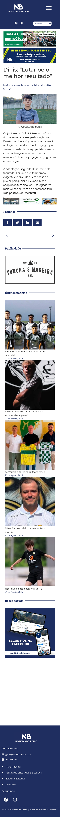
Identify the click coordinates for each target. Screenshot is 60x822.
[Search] (50, 24)
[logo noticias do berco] (18, 8)
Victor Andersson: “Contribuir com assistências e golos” (24, 413)
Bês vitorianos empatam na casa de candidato (25, 353)
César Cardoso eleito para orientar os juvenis (26, 530)
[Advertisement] (30, 691)
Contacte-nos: (10, 748)
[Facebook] (16, 23)
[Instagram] (21, 23)
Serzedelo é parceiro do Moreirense (25, 471)
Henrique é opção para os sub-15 (23, 588)
